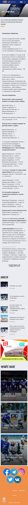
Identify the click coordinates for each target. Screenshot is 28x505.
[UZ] (21, 2)
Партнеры (22, 490)
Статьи (14, 495)
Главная (14, 490)
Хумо (6, 437)
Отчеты (6, 405)
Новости (6, 373)
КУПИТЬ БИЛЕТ (13, 2)
